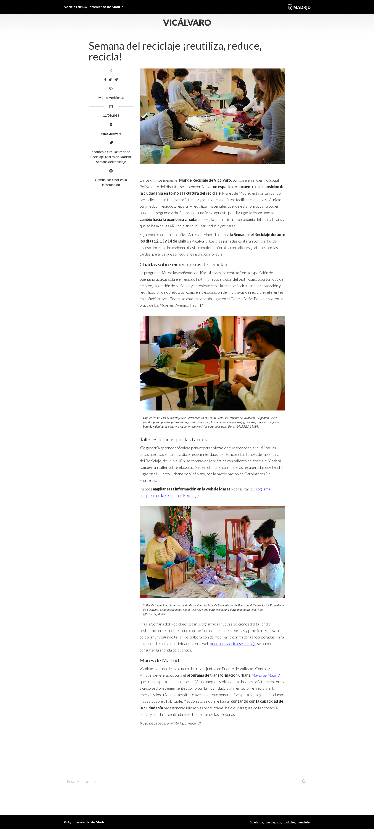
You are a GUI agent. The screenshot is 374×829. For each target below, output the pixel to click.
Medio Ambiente (111, 97)
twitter (289, 822)
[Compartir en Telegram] (116, 79)
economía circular (105, 152)
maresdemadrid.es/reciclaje (233, 643)
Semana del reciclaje (111, 162)
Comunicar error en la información (111, 182)
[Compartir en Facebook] (105, 79)
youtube (304, 822)
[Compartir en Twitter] (110, 79)
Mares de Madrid (118, 157)
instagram (273, 822)
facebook (256, 822)
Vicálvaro (187, 22)
